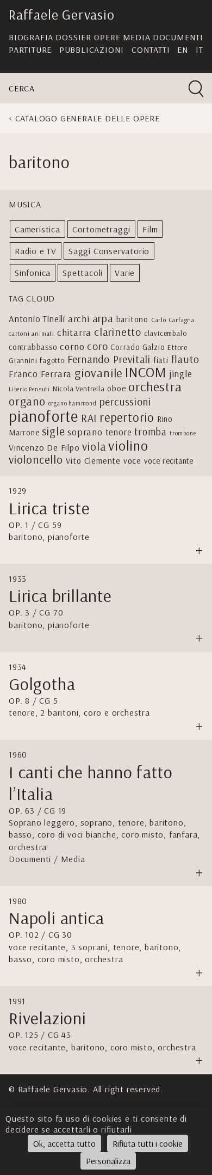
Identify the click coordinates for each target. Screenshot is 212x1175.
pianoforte (43, 416)
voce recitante (169, 461)
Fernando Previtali (109, 359)
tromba (150, 431)
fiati (161, 359)
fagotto (52, 360)
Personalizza (108, 1160)
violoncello (36, 459)
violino (128, 445)
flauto (185, 359)
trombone (183, 433)
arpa (103, 318)
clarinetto (117, 332)
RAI (89, 418)
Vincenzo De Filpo (44, 447)
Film (150, 229)
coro (97, 346)
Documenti (178, 37)
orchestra (155, 386)
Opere (106, 37)
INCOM (145, 372)
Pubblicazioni (91, 49)
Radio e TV (36, 250)
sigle (53, 431)
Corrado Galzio (137, 347)
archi (79, 318)
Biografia (31, 37)
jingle (180, 373)
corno (72, 346)
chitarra (74, 332)
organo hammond (72, 403)
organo (27, 401)
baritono (132, 318)
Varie (125, 272)
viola (93, 446)
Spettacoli (83, 272)
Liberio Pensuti (29, 389)
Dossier (73, 37)
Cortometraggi (101, 229)
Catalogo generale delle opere (87, 118)
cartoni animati (31, 333)
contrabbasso (33, 347)
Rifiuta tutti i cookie (148, 1143)
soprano (85, 432)
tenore (118, 432)
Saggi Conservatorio (108, 250)
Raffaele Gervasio (62, 14)
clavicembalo (165, 332)
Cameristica (37, 229)
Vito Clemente (93, 460)
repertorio (126, 417)
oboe (116, 388)
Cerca (22, 88)
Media (137, 37)
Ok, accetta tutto (64, 1143)
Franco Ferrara (40, 373)
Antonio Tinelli (37, 318)
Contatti (151, 49)
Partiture (30, 49)
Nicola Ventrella (79, 388)
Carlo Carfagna (173, 320)
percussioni (125, 401)
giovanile (98, 372)
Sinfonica (33, 272)
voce (132, 460)
